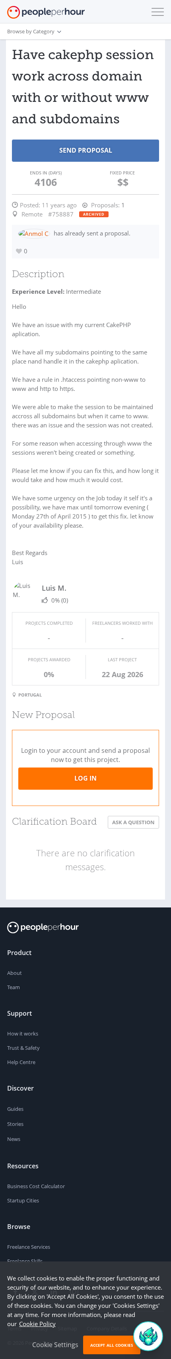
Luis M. (54, 588)
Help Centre (21, 1062)
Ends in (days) (46, 173)
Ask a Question (133, 822)
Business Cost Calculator (36, 1186)
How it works (22, 1033)
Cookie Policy (37, 1324)
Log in (85, 778)
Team (13, 987)
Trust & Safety (23, 1047)
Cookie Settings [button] (55, 1344)
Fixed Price (122, 173)
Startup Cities (23, 1200)
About (14, 972)
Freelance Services (28, 1246)
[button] (156, 12)
